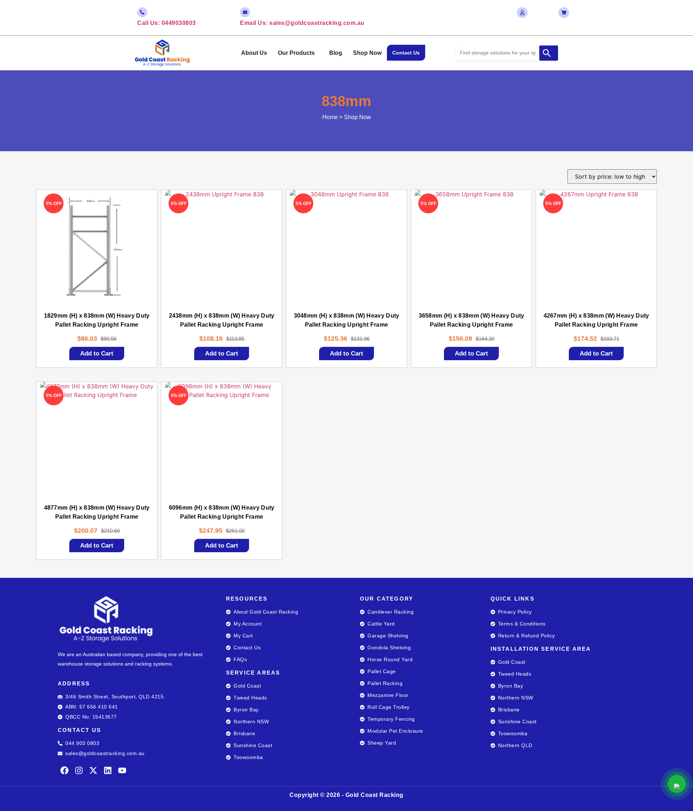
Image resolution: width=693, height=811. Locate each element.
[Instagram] (79, 770)
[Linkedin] (107, 770)
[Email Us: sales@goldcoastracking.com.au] (245, 12)
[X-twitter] (93, 770)
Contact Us (406, 53)
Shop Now (367, 53)
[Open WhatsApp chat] (677, 784)
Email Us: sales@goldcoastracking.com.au (302, 23)
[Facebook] (64, 770)
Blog (335, 53)
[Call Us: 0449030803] (142, 12)
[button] (298, 53)
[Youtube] (122, 770)
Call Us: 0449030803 (166, 23)
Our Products (296, 53)
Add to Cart (96, 353)
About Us (254, 53)
